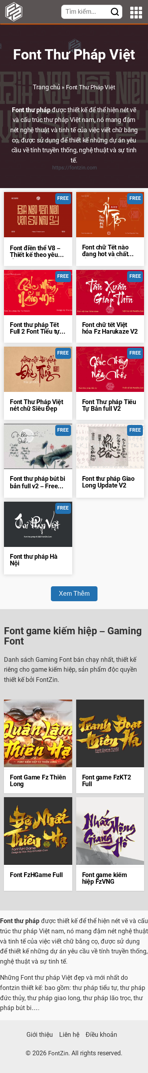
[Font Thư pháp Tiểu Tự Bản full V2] (110, 369)
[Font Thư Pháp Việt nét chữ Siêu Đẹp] (38, 369)
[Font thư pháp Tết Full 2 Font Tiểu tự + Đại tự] (38, 292)
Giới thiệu (39, 1035)
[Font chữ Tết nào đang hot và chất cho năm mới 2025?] (110, 214)
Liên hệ (69, 1035)
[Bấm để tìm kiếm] (115, 12)
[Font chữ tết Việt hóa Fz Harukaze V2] (110, 292)
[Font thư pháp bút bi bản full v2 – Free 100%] (38, 446)
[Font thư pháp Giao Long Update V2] (110, 446)
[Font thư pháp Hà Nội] (38, 524)
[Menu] (136, 13)
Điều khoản (101, 1035)
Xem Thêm (74, 593)
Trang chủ (46, 88)
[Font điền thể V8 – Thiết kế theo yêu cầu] (38, 214)
